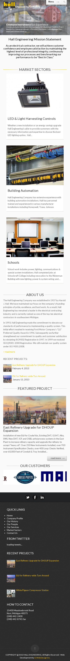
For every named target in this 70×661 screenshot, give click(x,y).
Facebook (35, 497)
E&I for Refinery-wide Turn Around (29, 376)
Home (10, 515)
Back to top (35, 648)
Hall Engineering (21, 8)
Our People (12, 524)
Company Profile (15, 518)
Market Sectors (14, 530)
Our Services (13, 527)
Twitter (27, 497)
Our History (12, 521)
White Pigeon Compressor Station (32, 590)
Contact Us (12, 533)
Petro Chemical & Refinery (27, 262)
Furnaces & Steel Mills (24, 118)
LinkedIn (42, 497)
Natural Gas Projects (23, 190)
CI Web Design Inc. (42, 657)
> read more (9, 351)
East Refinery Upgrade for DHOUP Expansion (34, 365)
